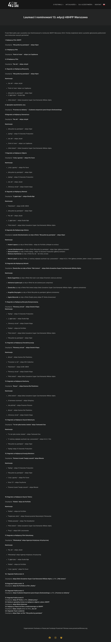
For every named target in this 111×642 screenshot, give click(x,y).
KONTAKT (98, 4)
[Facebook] (50, 638)
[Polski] (104, 5)
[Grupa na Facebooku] (61, 638)
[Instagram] (55, 638)
